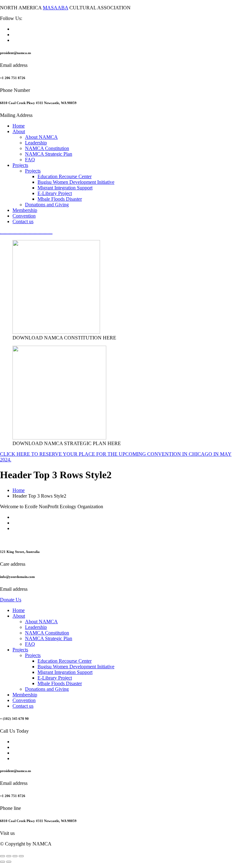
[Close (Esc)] (21, 856)
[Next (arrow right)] (8, 862)
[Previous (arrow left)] (2, 862)
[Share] (15, 856)
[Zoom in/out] (2, 856)
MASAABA (55, 7)
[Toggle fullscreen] (8, 856)
